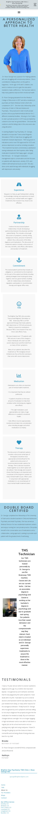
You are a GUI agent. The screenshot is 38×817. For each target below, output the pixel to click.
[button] (19, 12)
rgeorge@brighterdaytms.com (19, 777)
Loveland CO (5, 809)
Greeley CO (5, 804)
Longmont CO (5, 811)
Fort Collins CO (6, 807)
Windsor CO (5, 806)
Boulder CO (5, 813)
